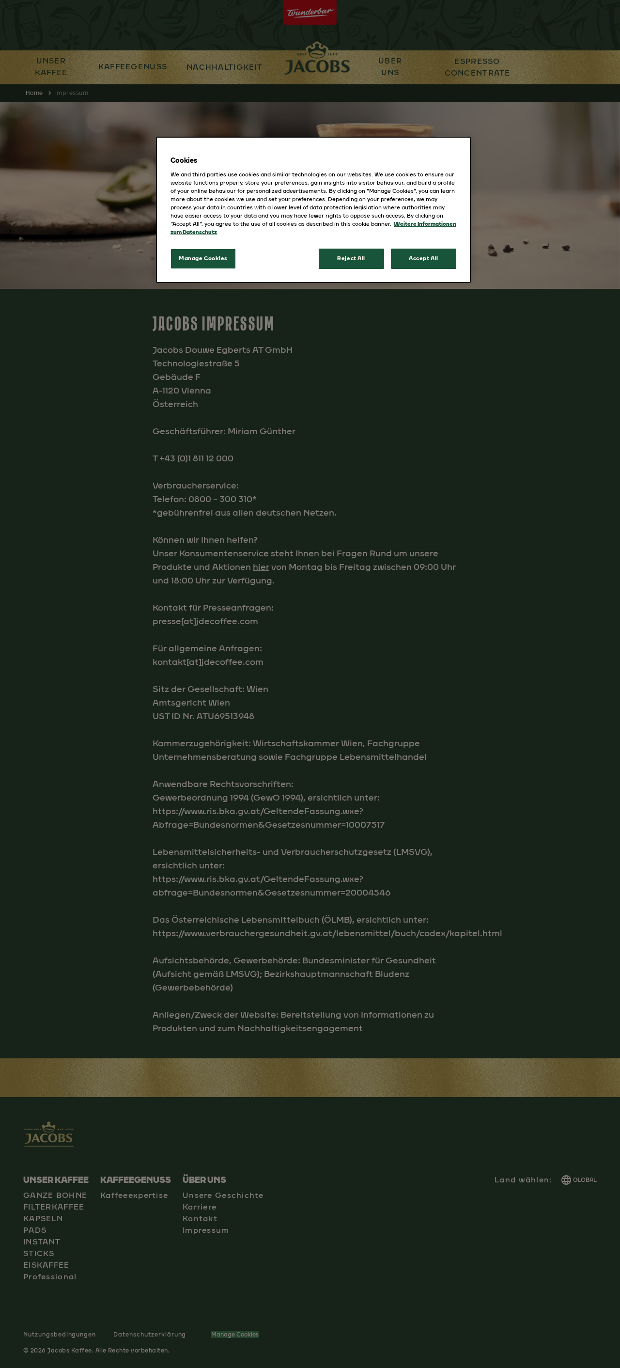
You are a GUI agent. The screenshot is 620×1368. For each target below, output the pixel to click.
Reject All (351, 258)
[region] (313, 210)
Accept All (423, 258)
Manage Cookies (203, 258)
